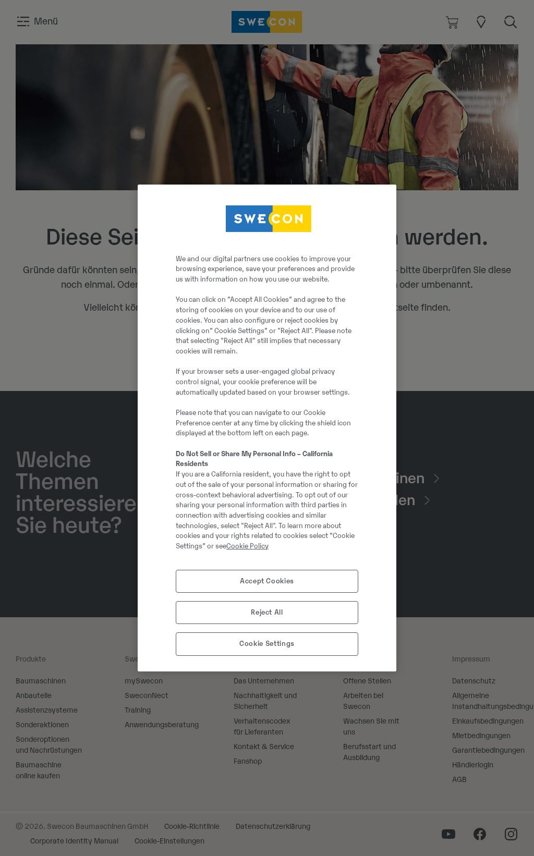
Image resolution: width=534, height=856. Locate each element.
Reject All (267, 612)
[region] (267, 428)
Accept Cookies (267, 581)
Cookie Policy (247, 546)
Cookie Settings (267, 643)
